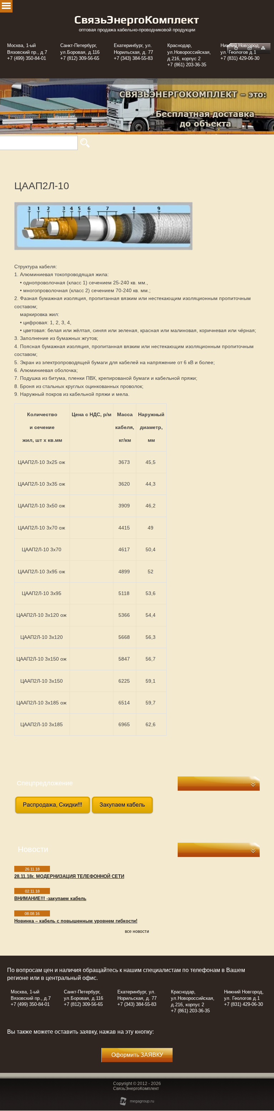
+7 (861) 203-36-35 (186, 64)
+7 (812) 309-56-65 (79, 58)
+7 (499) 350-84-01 (26, 58)
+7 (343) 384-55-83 (133, 58)
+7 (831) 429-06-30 (239, 58)
